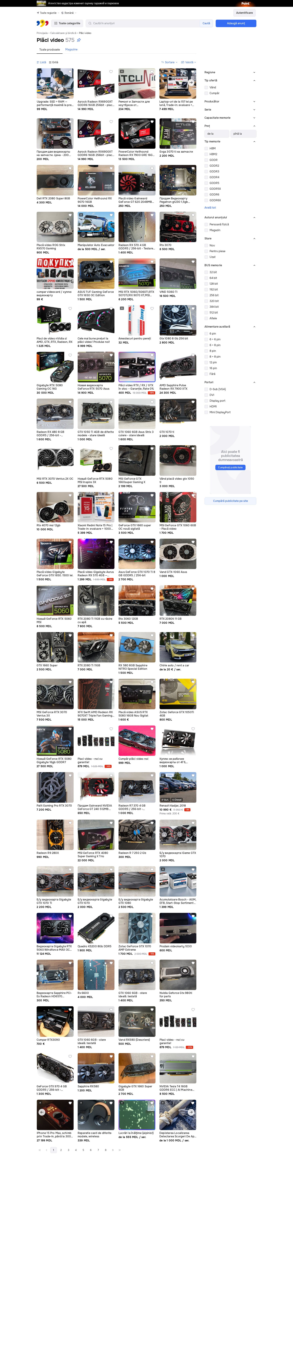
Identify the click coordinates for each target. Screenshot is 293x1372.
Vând (213, 87)
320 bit (214, 301)
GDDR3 (214, 171)
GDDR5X (215, 189)
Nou (212, 245)
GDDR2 (214, 166)
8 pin (213, 351)
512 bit (214, 312)
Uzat (213, 257)
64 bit (213, 278)
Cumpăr (214, 93)
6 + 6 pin (215, 339)
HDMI (213, 406)
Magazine (71, 49)
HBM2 (213, 154)
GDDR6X (215, 200)
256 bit (214, 295)
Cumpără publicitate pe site (230, 501)
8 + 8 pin (215, 356)
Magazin (215, 230)
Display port (217, 401)
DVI (212, 395)
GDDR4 (214, 177)
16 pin (213, 368)
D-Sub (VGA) (218, 389)
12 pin (213, 362)
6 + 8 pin (215, 345)
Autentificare (244, 13)
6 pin (213, 333)
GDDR (214, 160)
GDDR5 (214, 183)
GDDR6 (214, 194)
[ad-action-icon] (70, 71)
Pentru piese (217, 251)
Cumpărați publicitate (230, 467)
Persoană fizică (219, 224)
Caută (206, 23)
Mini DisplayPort (220, 412)
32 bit (213, 272)
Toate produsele (49, 49)
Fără (212, 374)
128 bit (214, 284)
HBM (213, 148)
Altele (213, 318)
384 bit (214, 307)
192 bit (214, 289)
